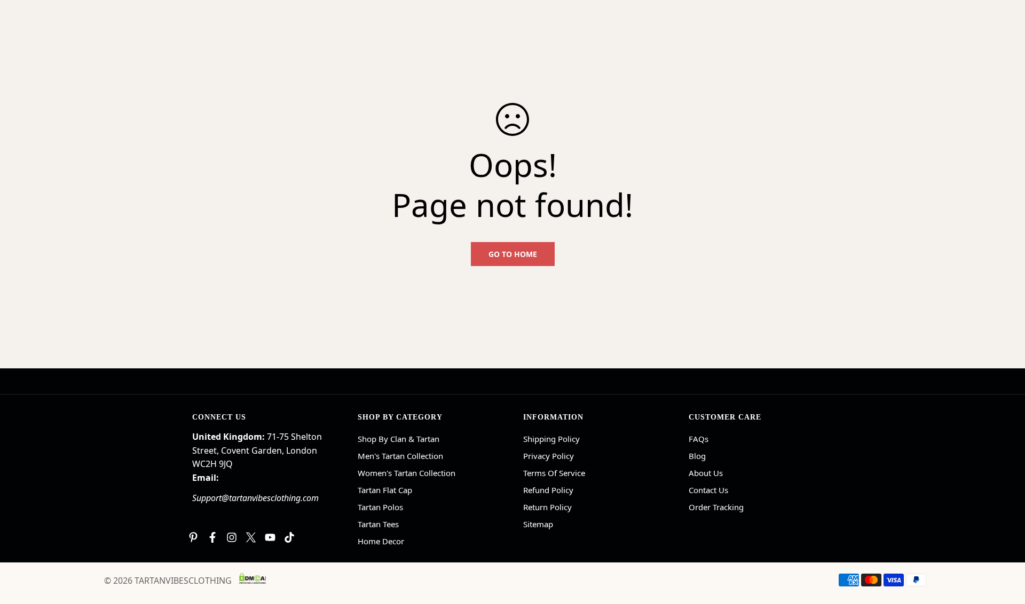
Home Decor (381, 541)
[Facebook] (212, 537)
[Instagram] (231, 537)
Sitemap (538, 524)
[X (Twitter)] (251, 537)
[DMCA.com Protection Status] (252, 578)
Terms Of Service (554, 473)
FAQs (698, 438)
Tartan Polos (380, 507)
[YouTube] (270, 537)
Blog (697, 455)
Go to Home (512, 254)
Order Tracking (716, 507)
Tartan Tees (378, 524)
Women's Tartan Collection (406, 473)
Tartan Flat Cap (385, 490)
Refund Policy (548, 490)
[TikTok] (289, 537)
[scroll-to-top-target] (1004, 546)
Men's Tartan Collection (400, 455)
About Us (706, 473)
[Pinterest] (193, 537)
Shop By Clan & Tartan (398, 438)
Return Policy (547, 507)
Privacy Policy (548, 455)
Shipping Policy (551, 438)
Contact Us (708, 490)
